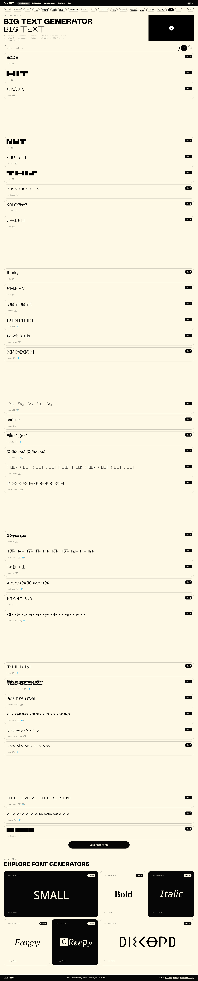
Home (5, 16)
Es (192, 3)
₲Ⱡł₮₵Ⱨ (27, 10)
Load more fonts (99, 844)
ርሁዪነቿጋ (151, 10)
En (189, 3)
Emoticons (61, 3)
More (189, 10)
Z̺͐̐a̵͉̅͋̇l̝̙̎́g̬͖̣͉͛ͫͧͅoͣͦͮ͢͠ (53, 10)
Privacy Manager (187, 978)
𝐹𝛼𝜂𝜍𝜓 (36, 10)
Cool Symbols (36, 3)
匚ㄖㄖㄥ (84, 10)
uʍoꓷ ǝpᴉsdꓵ (103, 10)
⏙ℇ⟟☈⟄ (113, 10)
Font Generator (24, 3)
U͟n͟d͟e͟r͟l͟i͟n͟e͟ (133, 10)
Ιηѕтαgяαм (17, 10)
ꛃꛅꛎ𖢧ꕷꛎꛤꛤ (161, 10)
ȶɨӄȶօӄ (93, 10)
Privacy (176, 978)
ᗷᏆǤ (170, 10)
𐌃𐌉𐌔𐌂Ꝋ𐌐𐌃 (45, 10)
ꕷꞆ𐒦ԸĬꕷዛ (62, 10)
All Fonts (8, 10)
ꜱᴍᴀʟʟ (142, 10)
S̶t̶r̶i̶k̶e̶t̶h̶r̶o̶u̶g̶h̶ (73, 10)
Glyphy (9, 3)
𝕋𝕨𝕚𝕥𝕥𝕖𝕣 (123, 10)
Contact (168, 978)
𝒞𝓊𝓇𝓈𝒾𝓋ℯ (178, 10)
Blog (69, 3)
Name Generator (49, 3)
